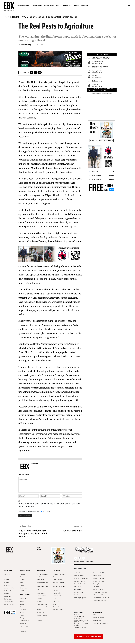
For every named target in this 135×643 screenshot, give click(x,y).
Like (113, 171)
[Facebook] (31, 72)
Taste (54, 604)
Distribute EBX (8, 599)
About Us (6, 582)
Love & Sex (23, 609)
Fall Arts (55, 590)
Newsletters (7, 574)
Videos (22, 629)
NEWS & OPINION (25, 570)
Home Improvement (42, 615)
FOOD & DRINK (41, 570)
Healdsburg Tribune (98, 578)
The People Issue (58, 609)
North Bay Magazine (80, 597)
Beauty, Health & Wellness (41, 597)
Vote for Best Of (8, 602)
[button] (129, 6)
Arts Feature (23, 598)
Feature (22, 579)
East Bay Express (79, 575)
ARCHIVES (39, 548)
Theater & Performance (24, 625)
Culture (22, 607)
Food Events (40, 579)
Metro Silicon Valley (79, 581)
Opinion (22, 585)
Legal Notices (78, 618)
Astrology (23, 601)
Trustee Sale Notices (80, 627)
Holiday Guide (57, 593)
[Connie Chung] (24, 466)
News (21, 582)
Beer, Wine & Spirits (42, 574)
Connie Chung (26, 45)
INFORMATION (8, 570)
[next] (8, 17)
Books (22, 604)
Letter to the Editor (9, 588)
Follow (111, 175)
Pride (54, 598)
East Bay (76, 595)
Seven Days (23, 588)
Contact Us (7, 585)
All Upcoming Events (59, 574)
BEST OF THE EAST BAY (42, 588)
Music (22, 615)
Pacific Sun (77, 586)
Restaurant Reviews (42, 582)
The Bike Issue (57, 607)
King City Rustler (97, 584)
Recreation (40, 618)
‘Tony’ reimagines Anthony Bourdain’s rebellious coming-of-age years (55, 17)
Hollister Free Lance (98, 581)
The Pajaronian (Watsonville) (101, 597)
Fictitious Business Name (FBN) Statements (81, 621)
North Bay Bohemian (80, 584)
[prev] (5, 17)
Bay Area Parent (79, 592)
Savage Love (23, 618)
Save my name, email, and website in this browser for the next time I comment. (49, 505)
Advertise (6, 579)
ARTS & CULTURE (25, 595)
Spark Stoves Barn (72, 530)
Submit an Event (57, 579)
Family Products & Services (42, 608)
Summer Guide (57, 601)
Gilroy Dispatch (97, 575)
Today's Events (57, 577)
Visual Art (23, 631)
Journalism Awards (98, 617)
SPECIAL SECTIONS (59, 586)
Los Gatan (96, 586)
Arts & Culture (41, 593)
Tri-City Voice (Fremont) (99, 600)
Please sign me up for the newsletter (29, 511)
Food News (40, 577)
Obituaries (6, 593)
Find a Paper (7, 596)
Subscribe (6, 577)
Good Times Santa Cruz (81, 578)
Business (22, 574)
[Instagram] (79, 558)
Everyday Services (42, 604)
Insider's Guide (57, 596)
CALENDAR (56, 570)
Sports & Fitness (24, 620)
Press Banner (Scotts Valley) (101, 592)
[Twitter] (35, 72)
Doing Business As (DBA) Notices (81, 624)
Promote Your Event (59, 582)
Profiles (22, 590)
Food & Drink (40, 612)
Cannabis (23, 577)
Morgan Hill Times (98, 589)
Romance (39, 620)
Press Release (7, 590)
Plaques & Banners (9, 604)
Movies (22, 612)
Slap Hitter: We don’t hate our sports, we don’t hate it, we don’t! (33, 533)
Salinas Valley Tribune (99, 595)
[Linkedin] (40, 72)
